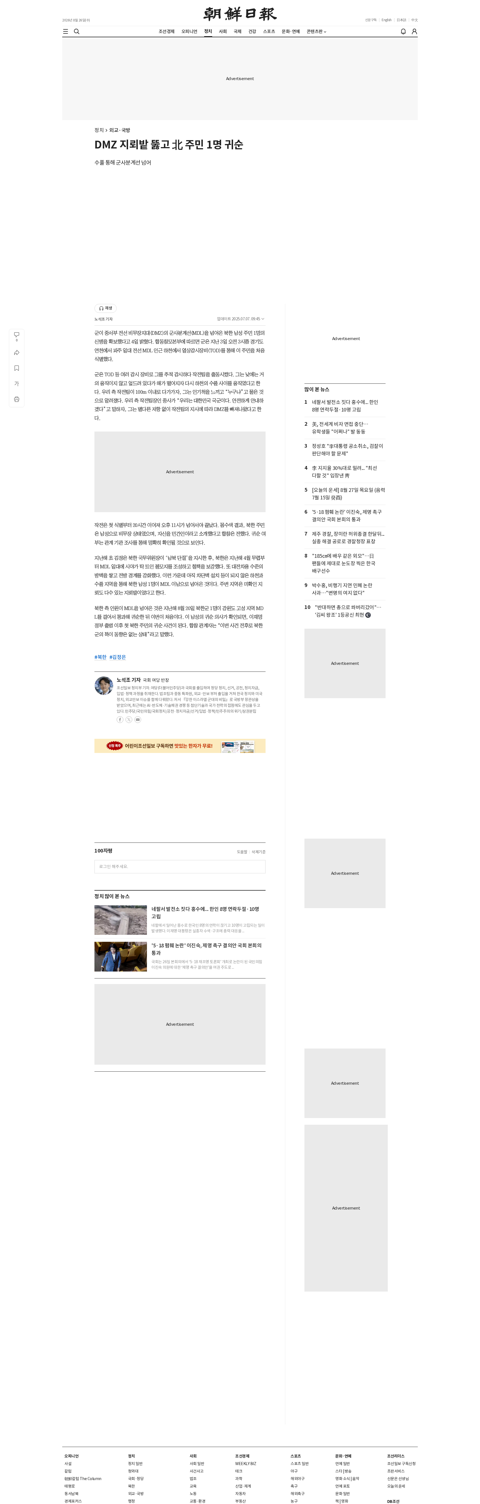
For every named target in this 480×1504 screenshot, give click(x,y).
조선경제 (242, 1456)
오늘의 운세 (396, 1486)
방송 (348, 1471)
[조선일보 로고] (240, 13)
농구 (294, 1501)
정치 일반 (135, 1463)
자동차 (240, 1493)
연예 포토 (342, 1486)
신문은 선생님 (398, 1478)
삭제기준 (259, 851)
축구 (294, 1486)
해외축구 (297, 1493)
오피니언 (71, 1456)
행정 (131, 1501)
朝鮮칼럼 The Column (82, 1478)
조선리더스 (396, 1456)
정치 (99, 130)
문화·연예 (343, 1456)
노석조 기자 (103, 319)
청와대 (133, 1471)
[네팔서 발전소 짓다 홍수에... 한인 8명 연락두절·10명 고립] (120, 920)
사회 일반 (197, 1463)
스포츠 (296, 1456)
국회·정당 (136, 1478)
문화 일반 (342, 1493)
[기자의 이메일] (137, 721)
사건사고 (197, 1471)
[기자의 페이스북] (120, 721)
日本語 (401, 20)
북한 (131, 1486)
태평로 (69, 1486)
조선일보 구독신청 (401, 1463)
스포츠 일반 (300, 1463)
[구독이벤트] (180, 746)
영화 (344, 1501)
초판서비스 (396, 1471)
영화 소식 (342, 1478)
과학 (238, 1478)
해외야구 (297, 1478)
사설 (67, 1463)
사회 (193, 1456)
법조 (193, 1478)
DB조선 (393, 1501)
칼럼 (67, 1471)
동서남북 (71, 1493)
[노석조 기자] (103, 685)
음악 (355, 1478)
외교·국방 (120, 130)
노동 (193, 1493)
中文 (414, 20)
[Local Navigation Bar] (65, 31)
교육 (193, 1486)
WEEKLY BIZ (245, 1463)
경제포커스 (73, 1501)
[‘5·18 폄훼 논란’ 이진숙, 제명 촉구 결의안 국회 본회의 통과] (120, 956)
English (387, 20)
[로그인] (414, 31)
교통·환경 (198, 1501)
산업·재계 (243, 1486)
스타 (338, 1471)
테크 (238, 1471)
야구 (294, 1471)
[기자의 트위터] (129, 721)
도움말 (242, 851)
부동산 (240, 1501)
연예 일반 (342, 1463)
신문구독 (371, 20)
